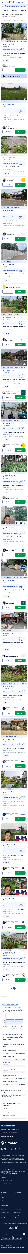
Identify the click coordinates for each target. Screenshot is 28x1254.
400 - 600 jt (6, 80)
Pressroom (3, 1203)
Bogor (19, 994)
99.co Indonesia (17, 1212)
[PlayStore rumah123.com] (17, 1238)
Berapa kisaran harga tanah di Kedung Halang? (11, 1091)
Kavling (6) (15, 20)
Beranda (3, 994)
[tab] (14, 1108)
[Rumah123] (8, 2)
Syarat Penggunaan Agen (6, 1217)
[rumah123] (14, 1143)
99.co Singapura (17, 1215)
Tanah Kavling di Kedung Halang (9, 1115)
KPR (15, 1195)
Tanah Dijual (8, 994)
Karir (2, 1200)
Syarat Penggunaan (5, 1215)
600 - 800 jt (16, 80)
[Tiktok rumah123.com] (18, 1149)
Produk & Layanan (5, 1195)
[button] (15, 6)
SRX (15, 1217)
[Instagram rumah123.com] (8, 1149)
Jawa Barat (14, 994)
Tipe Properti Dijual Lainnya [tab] (8, 1125)
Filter (6, 10)
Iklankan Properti (17, 1192)
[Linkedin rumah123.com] (15, 1149)
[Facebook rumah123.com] (2, 1149)
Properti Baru (15, 10)
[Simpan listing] (25, 25)
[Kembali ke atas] (24, 1234)
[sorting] (10, 10)
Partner (2, 1197)
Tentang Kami (4, 1192)
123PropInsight (4, 1205)
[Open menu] (26, 2)
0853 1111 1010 (14, 1173)
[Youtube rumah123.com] (11, 1149)
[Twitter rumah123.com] (5, 1149)
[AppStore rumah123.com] (6, 1238)
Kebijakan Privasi (5, 1212)
